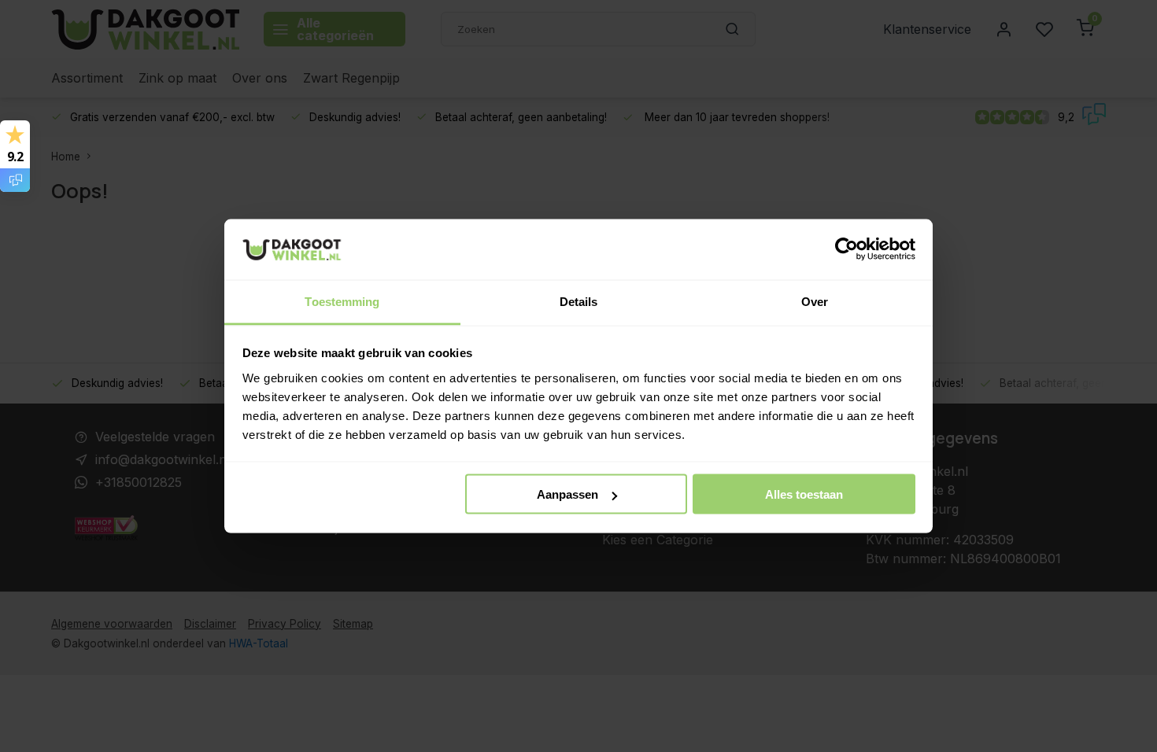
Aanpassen (567, 494)
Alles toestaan (804, 494)
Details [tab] (579, 301)
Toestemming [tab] (342, 301)
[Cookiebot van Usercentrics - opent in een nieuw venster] (846, 249)
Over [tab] (814, 301)
